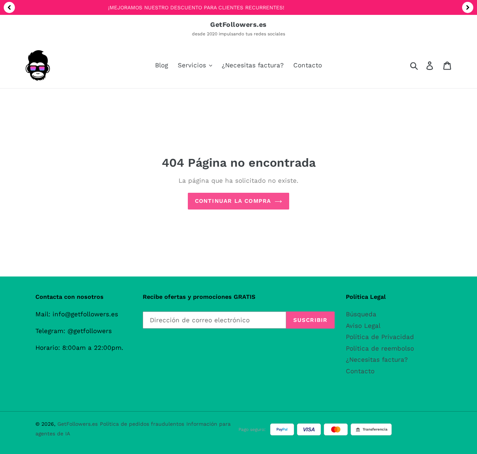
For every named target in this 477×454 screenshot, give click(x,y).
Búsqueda (361, 314)
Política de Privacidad (380, 336)
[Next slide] (467, 7)
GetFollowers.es (77, 424)
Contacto (360, 371)
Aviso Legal (363, 325)
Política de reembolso (380, 348)
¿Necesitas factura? (377, 359)
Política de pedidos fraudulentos (142, 424)
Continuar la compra (233, 201)
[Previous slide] (9, 7)
